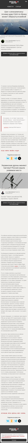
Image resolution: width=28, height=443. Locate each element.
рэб (10, 413)
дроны (14, 413)
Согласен (14, 440)
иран (7, 150)
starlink (4, 413)
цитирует (6, 127)
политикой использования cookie (11, 436)
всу (19, 413)
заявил (16, 266)
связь (23, 413)
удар (17, 150)
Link (4, 37)
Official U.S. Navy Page (6, 35)
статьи (18, 6)
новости (10, 6)
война (12, 150)
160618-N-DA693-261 (19, 36)
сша (3, 150)
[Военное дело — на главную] (14, 2)
